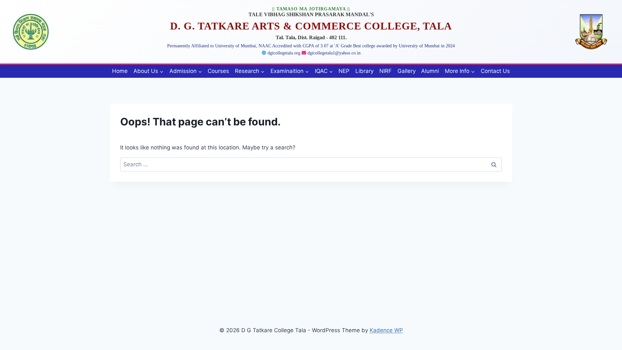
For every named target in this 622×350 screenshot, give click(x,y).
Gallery (406, 71)
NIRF (385, 71)
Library (364, 71)
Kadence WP (386, 330)
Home (120, 71)
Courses (218, 71)
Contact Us (495, 71)
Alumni (430, 71)
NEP (344, 71)
